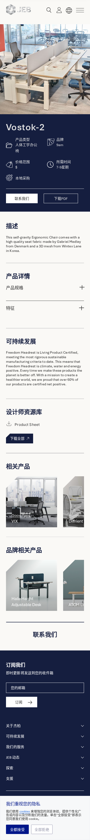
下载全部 (17, 438)
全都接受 (17, 830)
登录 (57, 10)
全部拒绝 (42, 830)
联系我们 (22, 199)
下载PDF (61, 199)
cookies (24, 811)
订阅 (18, 702)
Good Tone (21, 515)
